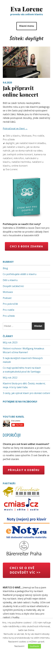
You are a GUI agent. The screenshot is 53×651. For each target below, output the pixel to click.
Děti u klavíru (13, 135)
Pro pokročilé (10, 303)
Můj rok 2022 (10, 377)
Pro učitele (9, 139)
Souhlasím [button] (34, 646)
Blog (5, 268)
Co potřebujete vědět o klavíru (19, 274)
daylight (10, 143)
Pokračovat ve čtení (15, 128)
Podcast (7, 298)
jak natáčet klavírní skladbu (31, 143)
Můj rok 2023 (10, 342)
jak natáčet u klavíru (14, 147)
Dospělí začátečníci (13, 286)
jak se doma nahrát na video (27, 150)
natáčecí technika (21, 161)
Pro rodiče (38, 135)
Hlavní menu (26, 26)
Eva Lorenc (26, 9)
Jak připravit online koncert (20, 91)
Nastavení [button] (19, 646)
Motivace (26, 135)
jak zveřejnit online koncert (18, 154)
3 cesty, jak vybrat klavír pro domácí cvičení (26, 393)
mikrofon (19, 158)
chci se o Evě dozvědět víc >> (25, 570)
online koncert (19, 165)
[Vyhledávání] (17, 326)
